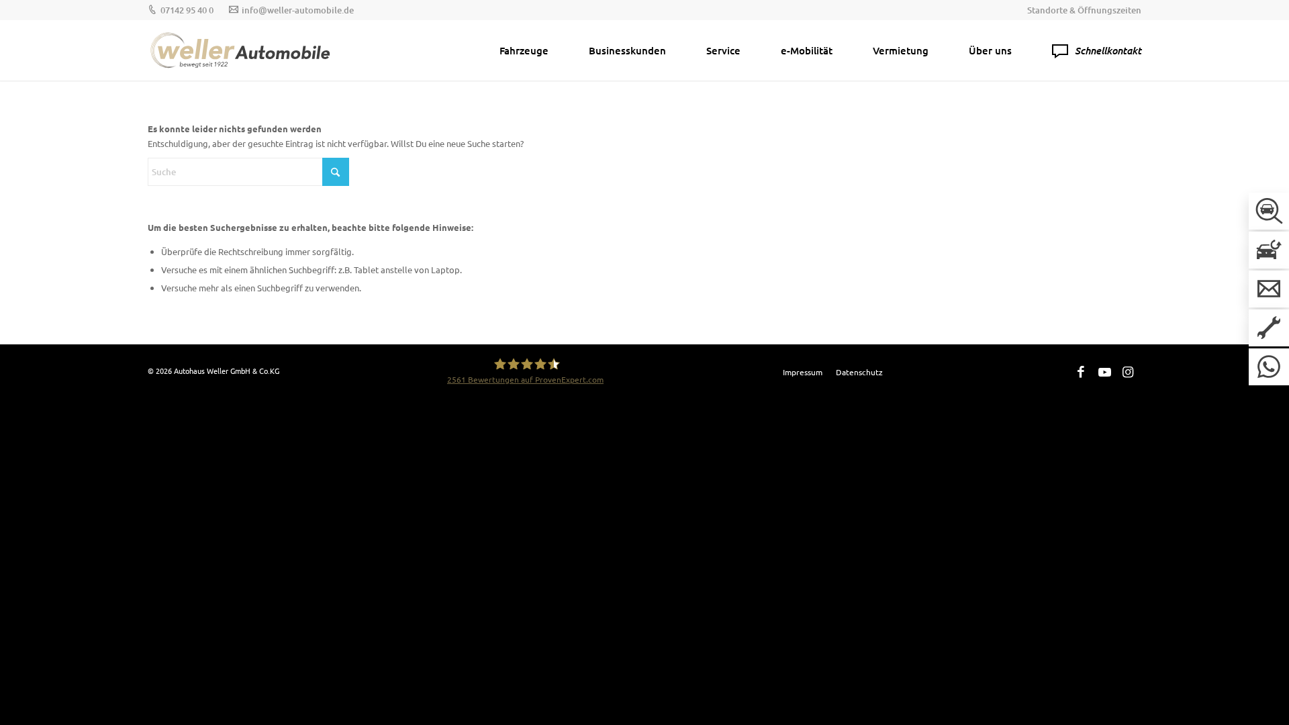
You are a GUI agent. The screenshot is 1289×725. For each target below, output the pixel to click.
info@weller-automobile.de (298, 10)
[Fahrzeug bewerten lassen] (1269, 250)
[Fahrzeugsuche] (1269, 211)
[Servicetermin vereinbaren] (1269, 327)
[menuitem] (1080, 10)
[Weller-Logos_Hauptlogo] (242, 50)
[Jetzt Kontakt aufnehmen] (1269, 289)
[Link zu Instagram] (1128, 371)
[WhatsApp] (1269, 366)
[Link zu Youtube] (1104, 371)
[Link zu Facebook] (1081, 371)
